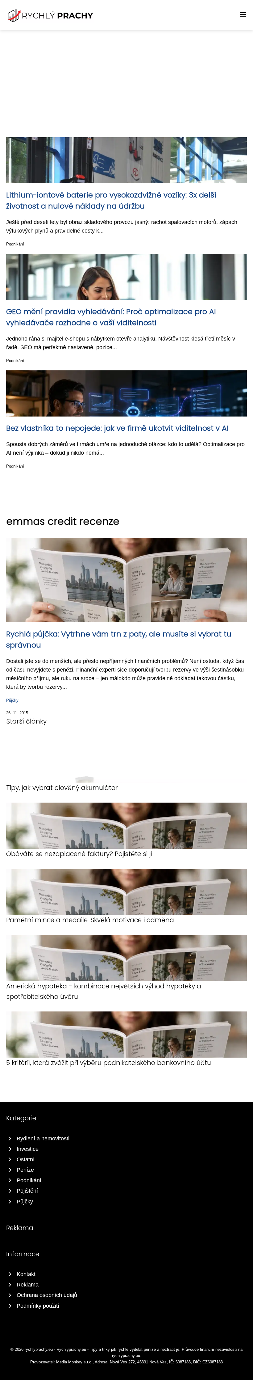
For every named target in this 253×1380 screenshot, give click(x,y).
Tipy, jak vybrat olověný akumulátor (62, 787)
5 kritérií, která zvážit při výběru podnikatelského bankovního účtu (108, 1062)
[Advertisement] (126, 76)
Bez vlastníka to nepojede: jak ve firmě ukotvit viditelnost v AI (117, 428)
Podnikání (15, 244)
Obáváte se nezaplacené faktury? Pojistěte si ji (79, 853)
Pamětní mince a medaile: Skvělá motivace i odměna (90, 919)
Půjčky (12, 700)
